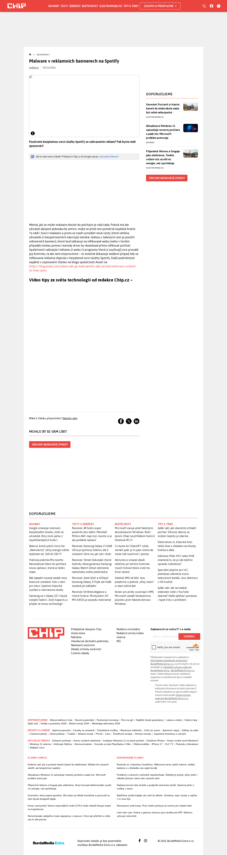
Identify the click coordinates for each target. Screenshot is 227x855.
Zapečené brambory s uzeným (170, 733)
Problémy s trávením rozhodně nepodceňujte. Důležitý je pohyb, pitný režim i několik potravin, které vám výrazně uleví (157, 776)
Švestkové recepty (122, 733)
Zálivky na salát (190, 730)
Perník (99, 733)
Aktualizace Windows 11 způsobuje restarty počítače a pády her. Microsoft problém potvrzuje (163, 131)
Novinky (53, 5)
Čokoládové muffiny (107, 730)
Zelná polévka (57, 733)
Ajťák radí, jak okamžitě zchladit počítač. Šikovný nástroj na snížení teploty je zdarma (177, 532)
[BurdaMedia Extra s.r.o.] (46, 633)
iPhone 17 (157, 744)
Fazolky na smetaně (83, 730)
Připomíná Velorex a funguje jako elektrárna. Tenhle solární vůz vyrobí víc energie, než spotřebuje (163, 157)
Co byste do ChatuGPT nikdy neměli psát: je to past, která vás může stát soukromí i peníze (134, 549)
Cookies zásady (80, 653)
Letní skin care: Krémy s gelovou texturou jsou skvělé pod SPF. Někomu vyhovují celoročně (154, 814)
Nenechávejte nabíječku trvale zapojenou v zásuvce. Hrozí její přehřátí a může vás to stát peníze (69, 818)
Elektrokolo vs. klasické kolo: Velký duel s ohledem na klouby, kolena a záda (177, 545)
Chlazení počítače (61, 740)
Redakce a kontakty (128, 629)
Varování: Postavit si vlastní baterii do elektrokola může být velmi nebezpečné (162, 108)
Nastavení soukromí (83, 645)
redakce (34, 67)
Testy (64, 5)
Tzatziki (71, 733)
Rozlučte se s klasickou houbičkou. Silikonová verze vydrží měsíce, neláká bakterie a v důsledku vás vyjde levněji (156, 766)
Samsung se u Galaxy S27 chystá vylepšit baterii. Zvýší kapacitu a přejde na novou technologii (48, 599)
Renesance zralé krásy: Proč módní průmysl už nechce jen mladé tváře (154, 805)
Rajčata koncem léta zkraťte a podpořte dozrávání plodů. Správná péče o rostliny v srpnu (155, 787)
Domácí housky (143, 733)
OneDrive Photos (156, 740)
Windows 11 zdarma (40, 744)
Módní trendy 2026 (79, 723)
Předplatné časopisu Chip (86, 629)
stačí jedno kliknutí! (108, 156)
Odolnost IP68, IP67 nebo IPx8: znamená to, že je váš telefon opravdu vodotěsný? (176, 559)
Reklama (76, 637)
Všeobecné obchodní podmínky (90, 641)
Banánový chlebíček (131, 730)
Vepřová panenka (61, 730)
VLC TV (169, 744)
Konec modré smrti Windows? (183, 740)
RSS (118, 641)
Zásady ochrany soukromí (86, 649)
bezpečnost (123, 524)
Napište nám (69, 418)
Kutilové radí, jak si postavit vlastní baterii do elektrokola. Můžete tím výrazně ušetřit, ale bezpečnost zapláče (68, 766)
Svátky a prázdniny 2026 (53, 723)
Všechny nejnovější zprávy (50, 444)
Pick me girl (127, 720)
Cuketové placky (38, 733)
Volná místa (78, 633)
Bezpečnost (90, 5)
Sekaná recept (85, 733)
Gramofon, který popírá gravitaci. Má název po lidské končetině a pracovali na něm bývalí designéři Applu (69, 797)
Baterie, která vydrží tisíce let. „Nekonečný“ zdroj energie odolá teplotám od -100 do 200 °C (49, 549)
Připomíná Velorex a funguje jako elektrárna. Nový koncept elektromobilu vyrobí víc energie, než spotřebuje (69, 787)
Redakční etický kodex (130, 633)
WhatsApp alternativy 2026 (106, 723)
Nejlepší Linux (37, 747)
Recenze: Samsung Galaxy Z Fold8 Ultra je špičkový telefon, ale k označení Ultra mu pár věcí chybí (92, 549)
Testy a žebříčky (83, 524)
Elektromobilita (111, 5)
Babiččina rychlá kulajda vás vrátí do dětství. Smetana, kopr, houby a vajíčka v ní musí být (157, 797)
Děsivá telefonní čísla (61, 720)
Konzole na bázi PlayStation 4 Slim (113, 744)
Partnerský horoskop (107, 720)
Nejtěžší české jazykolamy (150, 720)
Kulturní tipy (191, 720)
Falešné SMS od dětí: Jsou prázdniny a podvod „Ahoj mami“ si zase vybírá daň (134, 581)
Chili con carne (152, 730)
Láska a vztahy (174, 720)
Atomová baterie (83, 744)
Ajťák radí (33, 723)
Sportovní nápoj (171, 730)
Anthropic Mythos (63, 744)
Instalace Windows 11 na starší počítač (123, 740)
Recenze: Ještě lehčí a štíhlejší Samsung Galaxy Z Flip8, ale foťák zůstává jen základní (92, 581)
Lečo (107, 733)
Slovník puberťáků (84, 720)
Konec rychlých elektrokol (87, 740)
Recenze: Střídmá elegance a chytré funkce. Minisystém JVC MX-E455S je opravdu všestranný (91, 595)
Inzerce (120, 637)
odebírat (189, 636)
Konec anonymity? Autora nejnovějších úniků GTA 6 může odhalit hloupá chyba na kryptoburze (69, 807)
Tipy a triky (130, 5)
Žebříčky (75, 5)
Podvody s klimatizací (187, 744)
